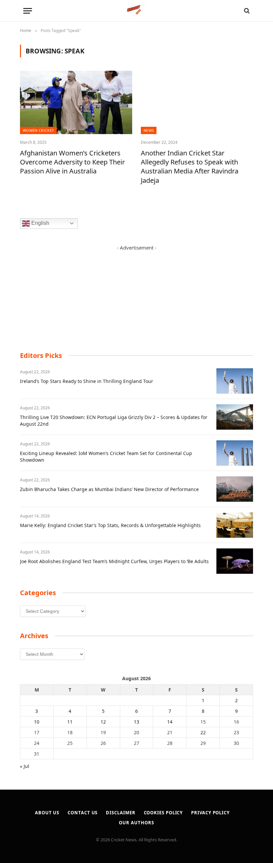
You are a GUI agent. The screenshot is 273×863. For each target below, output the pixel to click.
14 (169, 722)
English (39, 223)
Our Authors (136, 823)
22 (203, 732)
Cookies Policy (163, 813)
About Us (47, 813)
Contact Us (83, 813)
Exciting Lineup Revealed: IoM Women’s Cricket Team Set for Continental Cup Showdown (106, 456)
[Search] (246, 10)
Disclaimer (120, 813)
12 (103, 722)
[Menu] (27, 10)
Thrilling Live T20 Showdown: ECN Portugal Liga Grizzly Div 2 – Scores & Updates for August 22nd (113, 420)
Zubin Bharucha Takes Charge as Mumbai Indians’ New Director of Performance (109, 489)
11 (70, 722)
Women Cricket (38, 130)
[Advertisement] (136, 293)
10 (36, 722)
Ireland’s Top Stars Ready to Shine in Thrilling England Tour (86, 381)
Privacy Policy (210, 813)
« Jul (24, 766)
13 (136, 722)
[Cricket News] (136, 11)
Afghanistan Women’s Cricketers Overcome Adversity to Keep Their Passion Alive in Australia (72, 161)
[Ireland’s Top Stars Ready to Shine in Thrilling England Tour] (234, 381)
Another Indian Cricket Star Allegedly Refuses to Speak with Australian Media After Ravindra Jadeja (189, 166)
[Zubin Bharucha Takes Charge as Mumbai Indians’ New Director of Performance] (234, 489)
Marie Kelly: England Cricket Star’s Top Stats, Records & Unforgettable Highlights (110, 525)
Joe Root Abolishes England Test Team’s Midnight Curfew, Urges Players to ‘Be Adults (114, 561)
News (148, 130)
